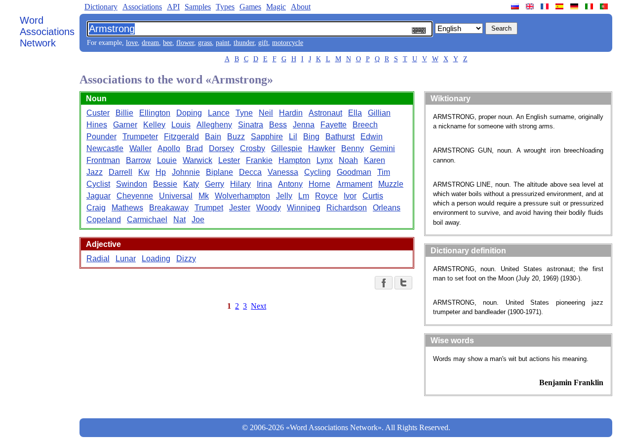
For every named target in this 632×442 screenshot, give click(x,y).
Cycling (317, 172)
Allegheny (214, 125)
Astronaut (325, 113)
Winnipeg (303, 207)
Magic (276, 6)
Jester (239, 207)
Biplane (219, 172)
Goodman (354, 172)
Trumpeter (140, 136)
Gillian (379, 113)
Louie (167, 160)
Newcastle (104, 148)
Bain (213, 136)
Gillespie (286, 148)
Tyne (244, 113)
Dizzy (186, 258)
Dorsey (221, 148)
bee (167, 42)
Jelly (284, 196)
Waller (140, 148)
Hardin (291, 113)
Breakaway (169, 207)
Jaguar (98, 196)
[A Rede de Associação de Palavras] (605, 6)
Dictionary (101, 6)
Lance (219, 113)
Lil (293, 136)
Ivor (350, 196)
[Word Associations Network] (531, 6)
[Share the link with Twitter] (403, 282)
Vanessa (283, 172)
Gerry (214, 184)
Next (258, 306)
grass (205, 42)
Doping (189, 113)
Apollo (169, 148)
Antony (290, 184)
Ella (355, 113)
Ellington (154, 113)
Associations (142, 6)
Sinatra (250, 125)
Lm (303, 196)
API (173, 6)
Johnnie (186, 172)
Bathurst (340, 136)
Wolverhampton (242, 196)
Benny (352, 148)
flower (185, 42)
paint (223, 42)
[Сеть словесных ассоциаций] (516, 6)
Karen (374, 160)
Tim (383, 172)
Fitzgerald (181, 136)
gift (263, 42)
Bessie (165, 184)
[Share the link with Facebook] (384, 282)
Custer (98, 113)
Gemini (382, 148)
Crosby (252, 148)
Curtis (372, 196)
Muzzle (390, 184)
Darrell (120, 172)
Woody (268, 207)
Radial (98, 258)
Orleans (386, 207)
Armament (354, 184)
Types (225, 6)
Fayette (333, 125)
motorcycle (287, 42)
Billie (124, 113)
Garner (125, 125)
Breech (365, 125)
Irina (264, 184)
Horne (319, 184)
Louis (181, 125)
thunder (244, 42)
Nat (179, 219)
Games (250, 6)
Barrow (138, 160)
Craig (96, 207)
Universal (176, 196)
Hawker (321, 148)
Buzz (236, 136)
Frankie (259, 160)
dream (150, 42)
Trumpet (209, 207)
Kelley (154, 125)
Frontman (103, 160)
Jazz (94, 172)
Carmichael (147, 219)
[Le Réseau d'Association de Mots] (546, 6)
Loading (156, 258)
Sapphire (267, 136)
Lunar (126, 258)
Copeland (103, 219)
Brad (194, 148)
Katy (191, 184)
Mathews (127, 207)
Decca (250, 172)
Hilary (240, 184)
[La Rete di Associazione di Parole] (590, 6)
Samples (198, 6)
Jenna (304, 125)
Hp (161, 172)
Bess (278, 125)
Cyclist (98, 184)
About (301, 6)
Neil (266, 113)
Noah (348, 160)
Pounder (101, 136)
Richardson (346, 207)
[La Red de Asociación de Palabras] (560, 6)
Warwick (197, 160)
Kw (144, 172)
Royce (326, 196)
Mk (203, 196)
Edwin (371, 136)
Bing (311, 136)
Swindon (131, 184)
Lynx (324, 160)
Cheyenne (135, 196)
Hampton (294, 160)
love (132, 42)
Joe (198, 219)
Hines (96, 125)
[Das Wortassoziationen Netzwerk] (575, 6)
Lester (229, 160)
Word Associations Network (47, 31)
